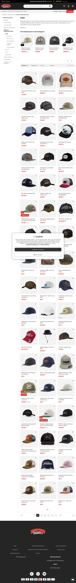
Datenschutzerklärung (32, 244)
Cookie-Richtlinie (44, 244)
